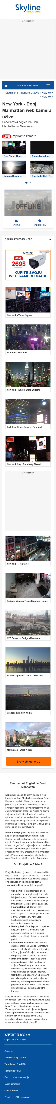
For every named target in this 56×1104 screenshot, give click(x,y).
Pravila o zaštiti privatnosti (17, 1096)
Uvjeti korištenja (12, 1083)
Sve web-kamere (28, 761)
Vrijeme (16, 224)
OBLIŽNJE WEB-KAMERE (18, 239)
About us (8, 1050)
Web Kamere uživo (26, 85)
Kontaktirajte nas (12, 1070)
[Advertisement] (28, 51)
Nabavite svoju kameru (15, 1057)
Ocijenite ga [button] (40, 224)
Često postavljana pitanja (16, 1077)
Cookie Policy (11, 1090)
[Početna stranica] (6, 85)
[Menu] (48, 85)
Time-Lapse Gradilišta (15, 1064)
